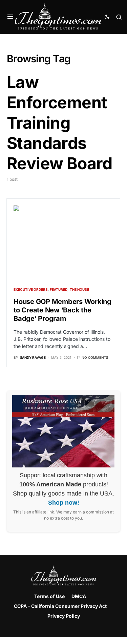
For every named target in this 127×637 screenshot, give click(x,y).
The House (79, 289)
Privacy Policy (63, 616)
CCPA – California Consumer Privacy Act (60, 606)
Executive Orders (31, 289)
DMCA (78, 596)
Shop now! (63, 502)
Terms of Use (49, 596)
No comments (95, 357)
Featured (58, 289)
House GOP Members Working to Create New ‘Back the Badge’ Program (62, 310)
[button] (10, 17)
